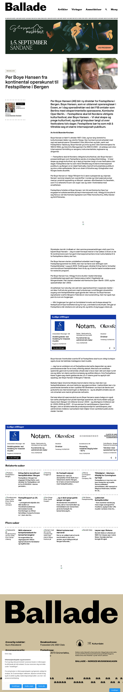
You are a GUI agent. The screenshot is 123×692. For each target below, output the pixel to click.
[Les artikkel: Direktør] (111, 333)
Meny (114, 9)
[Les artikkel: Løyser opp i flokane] (100, 536)
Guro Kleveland (13, 644)
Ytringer (76, 9)
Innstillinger (114, 690)
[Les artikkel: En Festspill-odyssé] (61, 481)
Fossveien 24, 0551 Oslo (52, 644)
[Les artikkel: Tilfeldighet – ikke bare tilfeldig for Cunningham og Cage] (100, 481)
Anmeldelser (93, 9)
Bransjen (10, 71)
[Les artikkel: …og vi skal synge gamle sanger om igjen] (61, 505)
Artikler (63, 9)
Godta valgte (29, 686)
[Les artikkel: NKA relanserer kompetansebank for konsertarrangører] (23, 536)
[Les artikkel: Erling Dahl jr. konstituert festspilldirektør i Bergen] (23, 481)
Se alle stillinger (58, 348)
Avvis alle (41, 686)
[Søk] (106, 9)
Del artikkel (20, 104)
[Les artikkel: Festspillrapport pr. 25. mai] (23, 505)
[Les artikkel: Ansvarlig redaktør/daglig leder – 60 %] (90, 442)
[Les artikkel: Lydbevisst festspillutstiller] (100, 505)
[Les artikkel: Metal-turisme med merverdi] (61, 536)
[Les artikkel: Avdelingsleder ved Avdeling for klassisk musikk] (63, 333)
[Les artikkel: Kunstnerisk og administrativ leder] (87, 333)
